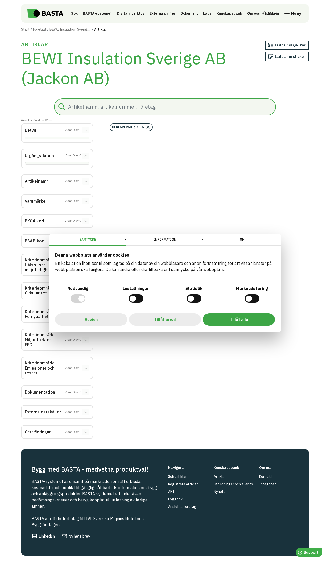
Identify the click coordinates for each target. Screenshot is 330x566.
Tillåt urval (165, 319)
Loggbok (175, 499)
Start (25, 29)
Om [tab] (242, 239)
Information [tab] (164, 239)
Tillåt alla (239, 319)
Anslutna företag (182, 506)
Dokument (189, 13)
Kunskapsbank (229, 13)
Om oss (253, 13)
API (171, 491)
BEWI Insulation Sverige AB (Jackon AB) (70, 29)
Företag (39, 29)
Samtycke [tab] (87, 239)
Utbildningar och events (233, 484)
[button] (131, 127)
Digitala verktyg (130, 13)
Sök (74, 13)
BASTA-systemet (97, 13)
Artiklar (220, 476)
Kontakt (265, 476)
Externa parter (162, 13)
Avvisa (91, 319)
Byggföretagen (45, 524)
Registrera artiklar (183, 484)
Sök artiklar (177, 476)
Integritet (267, 484)
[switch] (136, 298)
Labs (207, 13)
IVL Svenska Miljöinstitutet (111, 518)
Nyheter (220, 491)
